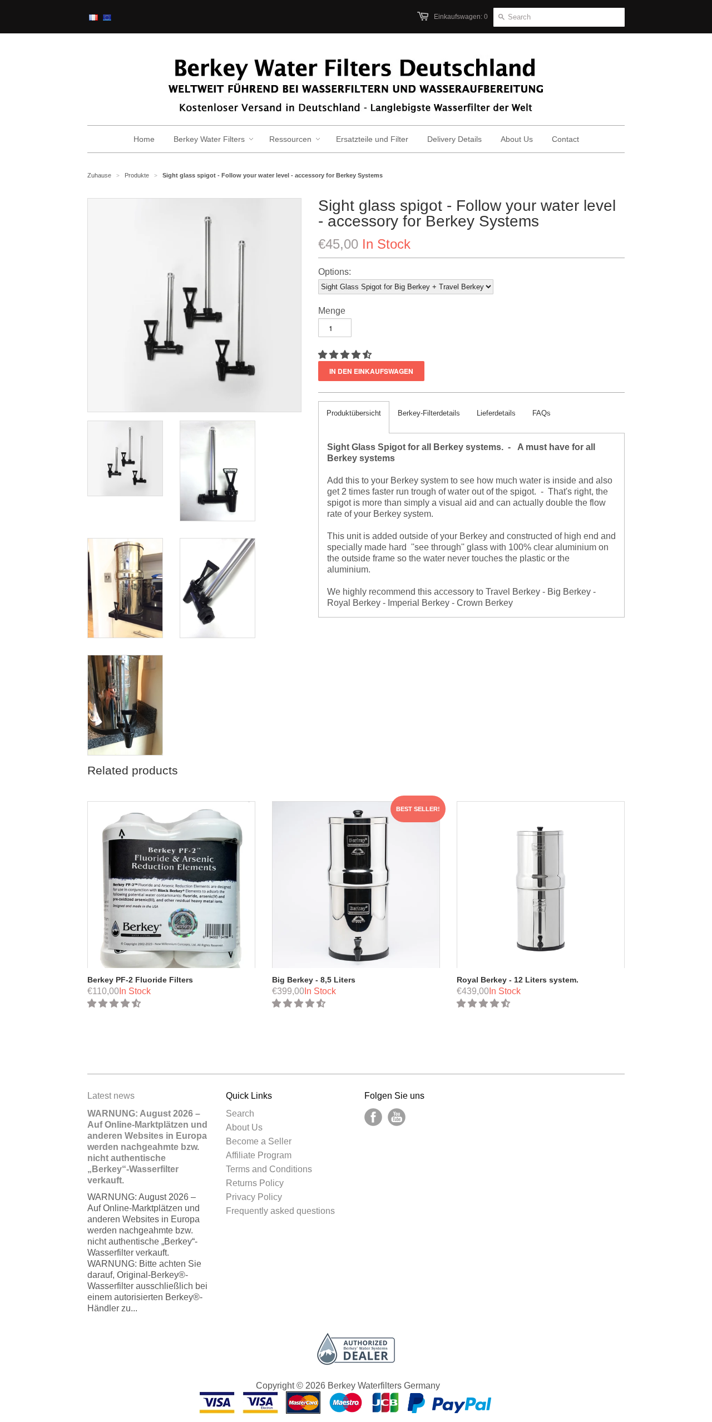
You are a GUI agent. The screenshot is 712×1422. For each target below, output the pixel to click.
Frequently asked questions (280, 1211)
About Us (244, 1127)
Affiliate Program (258, 1155)
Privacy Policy (254, 1197)
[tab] (353, 417)
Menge (331, 310)
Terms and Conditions (269, 1169)
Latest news (111, 1095)
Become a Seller (258, 1141)
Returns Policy (255, 1183)
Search (240, 1113)
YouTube (397, 1117)
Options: (334, 271)
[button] (346, 354)
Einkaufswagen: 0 (461, 17)
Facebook (373, 1117)
